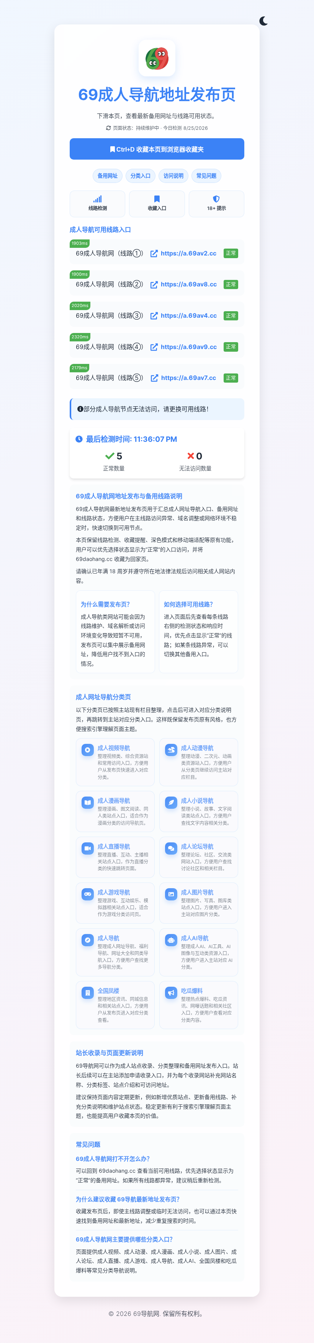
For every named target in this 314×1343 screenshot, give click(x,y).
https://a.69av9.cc (189, 347)
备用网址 (108, 176)
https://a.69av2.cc (188, 253)
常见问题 (206, 176)
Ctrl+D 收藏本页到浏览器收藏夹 (159, 149)
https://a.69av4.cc (189, 315)
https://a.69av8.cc (189, 284)
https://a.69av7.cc (188, 377)
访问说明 (173, 176)
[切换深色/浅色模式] (263, 21)
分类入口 (140, 176)
